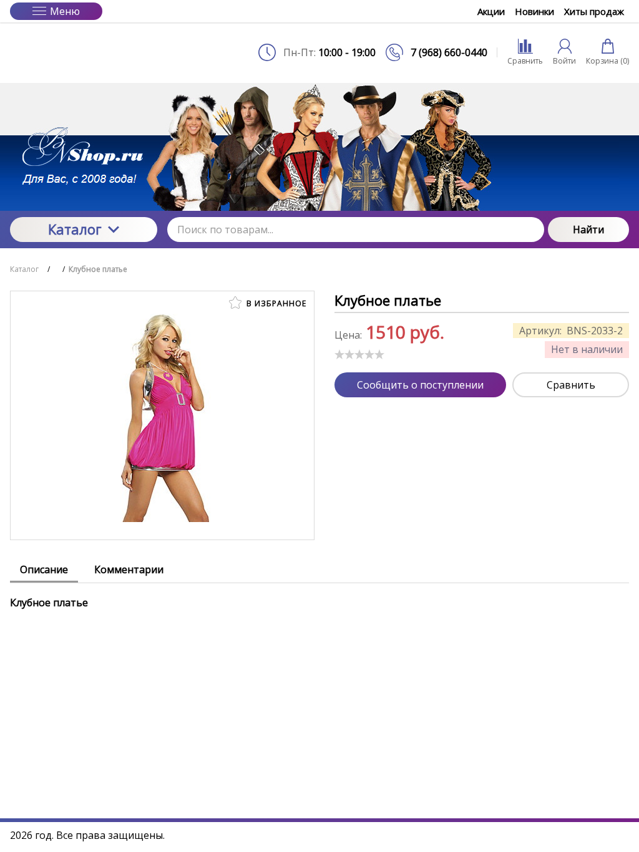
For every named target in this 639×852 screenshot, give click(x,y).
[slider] (359, 354)
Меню (65, 11)
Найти (588, 229)
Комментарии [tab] (128, 569)
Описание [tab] (44, 569)
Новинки (534, 11)
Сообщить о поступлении (420, 385)
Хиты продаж (594, 11)
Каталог (75, 229)
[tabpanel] (319, 596)
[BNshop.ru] (83, 52)
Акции (491, 11)
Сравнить (571, 385)
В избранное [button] (275, 303)
